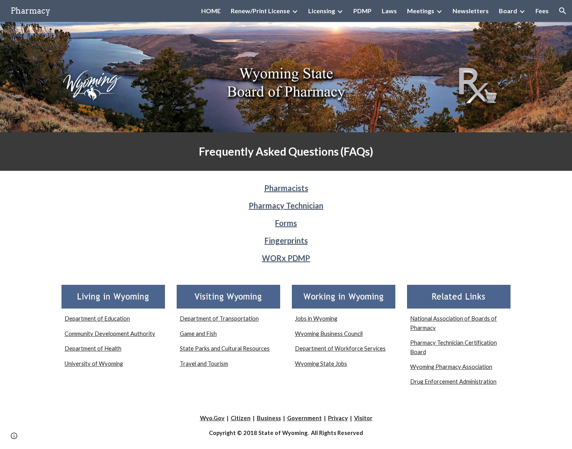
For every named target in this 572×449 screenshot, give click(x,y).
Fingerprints (286, 240)
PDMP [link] (362, 10)
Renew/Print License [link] (260, 10)
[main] (286, 151)
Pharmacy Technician (286, 205)
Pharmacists (286, 188)
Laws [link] (389, 10)
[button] (562, 11)
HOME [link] (211, 10)
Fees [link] (542, 10)
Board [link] (508, 10)
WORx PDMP (286, 258)
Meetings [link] (420, 10)
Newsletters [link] (471, 10)
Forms (286, 223)
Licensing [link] (321, 10)
